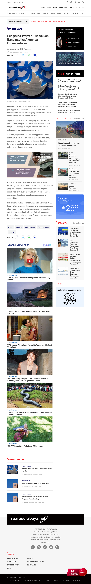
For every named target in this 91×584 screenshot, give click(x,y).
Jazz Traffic (76, 13)
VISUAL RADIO (72, 46)
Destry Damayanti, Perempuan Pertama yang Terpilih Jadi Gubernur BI (74, 245)
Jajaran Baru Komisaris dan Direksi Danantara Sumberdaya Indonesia (75, 273)
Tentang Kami (12, 13)
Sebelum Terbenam (72, 187)
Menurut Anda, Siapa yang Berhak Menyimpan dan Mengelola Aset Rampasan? (75, 259)
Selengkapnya (78, 118)
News (49, 7)
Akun (10, 227)
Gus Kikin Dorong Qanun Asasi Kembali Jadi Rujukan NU (49, 22)
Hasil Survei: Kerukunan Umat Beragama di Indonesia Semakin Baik (75, 232)
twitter (12, 232)
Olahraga (66, 13)
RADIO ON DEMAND (73, 42)
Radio (78, 7)
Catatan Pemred (35, 13)
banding (19, 227)
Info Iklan (76, 580)
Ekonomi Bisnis (55, 13)
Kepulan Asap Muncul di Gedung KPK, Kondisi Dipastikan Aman (69, 81)
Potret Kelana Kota (60, 7)
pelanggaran (30, 227)
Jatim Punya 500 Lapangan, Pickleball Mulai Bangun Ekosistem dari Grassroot (67, 104)
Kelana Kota (23, 13)
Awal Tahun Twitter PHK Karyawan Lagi (35, 483)
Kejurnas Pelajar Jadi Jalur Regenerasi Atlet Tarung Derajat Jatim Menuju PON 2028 (69, 88)
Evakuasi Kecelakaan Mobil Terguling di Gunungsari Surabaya (74, 159)
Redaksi (55, 580)
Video (71, 7)
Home (43, 7)
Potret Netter (13, 565)
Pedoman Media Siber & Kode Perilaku (35, 580)
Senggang (31, 565)
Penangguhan (43, 227)
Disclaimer (65, 580)
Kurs (9, 568)
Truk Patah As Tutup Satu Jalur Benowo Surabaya (75, 174)
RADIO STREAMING (73, 39)
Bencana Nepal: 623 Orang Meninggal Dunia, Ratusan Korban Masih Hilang (67, 96)
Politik (45, 13)
